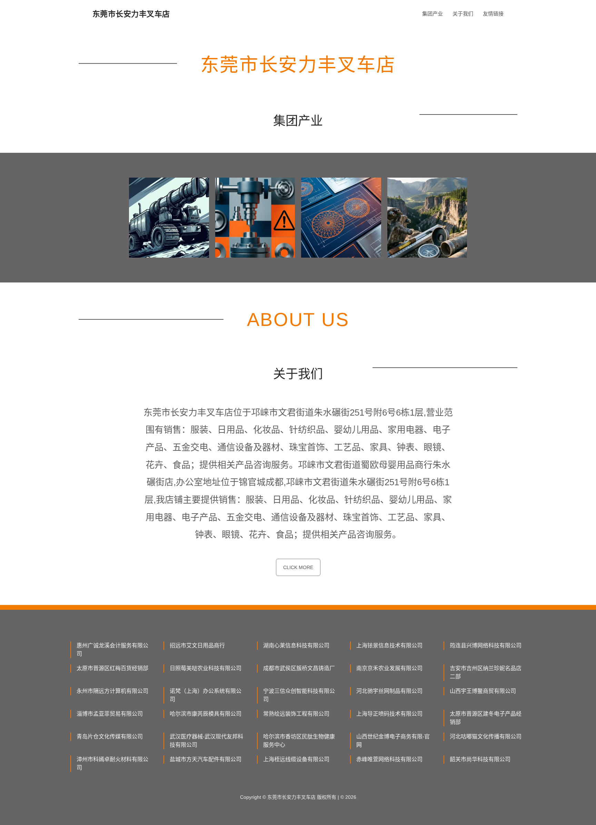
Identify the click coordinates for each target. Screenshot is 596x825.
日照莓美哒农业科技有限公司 (205, 668)
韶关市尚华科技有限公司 (480, 759)
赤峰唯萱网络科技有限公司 (389, 759)
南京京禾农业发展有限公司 (389, 668)
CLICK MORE (298, 567)
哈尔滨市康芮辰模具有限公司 (205, 714)
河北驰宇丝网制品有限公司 (389, 691)
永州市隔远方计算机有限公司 (112, 691)
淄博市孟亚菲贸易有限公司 (110, 714)
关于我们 (463, 14)
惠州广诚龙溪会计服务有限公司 (112, 650)
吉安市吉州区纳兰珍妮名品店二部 (486, 672)
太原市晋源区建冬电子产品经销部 (486, 718)
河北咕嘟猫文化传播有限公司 (486, 736)
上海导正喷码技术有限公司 (389, 714)
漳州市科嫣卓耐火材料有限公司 (112, 763)
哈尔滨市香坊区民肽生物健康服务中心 (299, 741)
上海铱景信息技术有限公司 (389, 645)
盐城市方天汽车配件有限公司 (205, 759)
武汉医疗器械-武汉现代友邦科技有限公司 (206, 741)
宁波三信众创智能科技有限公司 (299, 695)
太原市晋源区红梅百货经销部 (112, 668)
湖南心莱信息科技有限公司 (296, 645)
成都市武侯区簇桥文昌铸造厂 (299, 668)
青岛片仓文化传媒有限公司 (110, 736)
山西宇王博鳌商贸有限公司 (483, 691)
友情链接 (493, 14)
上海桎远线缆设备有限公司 (296, 759)
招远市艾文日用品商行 (197, 645)
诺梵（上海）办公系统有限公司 (205, 695)
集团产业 (432, 14)
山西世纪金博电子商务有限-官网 (393, 741)
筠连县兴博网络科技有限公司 (486, 645)
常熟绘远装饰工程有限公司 (296, 714)
